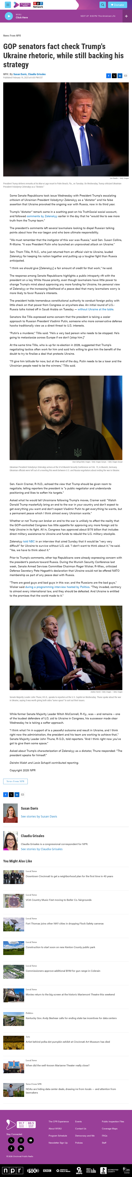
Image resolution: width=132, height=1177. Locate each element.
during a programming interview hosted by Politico (57, 587)
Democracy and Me (84, 1135)
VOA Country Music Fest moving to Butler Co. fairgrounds (59, 900)
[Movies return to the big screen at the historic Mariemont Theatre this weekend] (13, 995)
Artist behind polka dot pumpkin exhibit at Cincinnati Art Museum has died (68, 1041)
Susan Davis (20, 74)
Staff (104, 1142)
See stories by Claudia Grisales (42, 849)
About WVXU (55, 1128)
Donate (119, 5)
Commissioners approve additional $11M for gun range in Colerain (63, 971)
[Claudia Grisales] (10, 840)
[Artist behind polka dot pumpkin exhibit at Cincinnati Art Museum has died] (13, 1043)
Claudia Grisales (37, 74)
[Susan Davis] (10, 813)
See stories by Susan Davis (39, 816)
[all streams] (127, 16)
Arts (28, 1037)
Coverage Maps (110, 1128)
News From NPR (12, 35)
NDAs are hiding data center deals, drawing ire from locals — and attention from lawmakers (71, 1090)
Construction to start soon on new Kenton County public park (60, 947)
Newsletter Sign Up (58, 1142)
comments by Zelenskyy (42, 216)
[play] (8, 16)
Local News (31, 871)
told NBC (29, 541)
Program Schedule (58, 1135)
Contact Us (80, 1128)
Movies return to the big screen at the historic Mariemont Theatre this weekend (70, 994)
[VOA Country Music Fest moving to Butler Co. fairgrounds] (13, 901)
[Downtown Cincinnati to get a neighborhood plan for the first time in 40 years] (13, 877)
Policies (79, 1142)
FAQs (104, 1135)
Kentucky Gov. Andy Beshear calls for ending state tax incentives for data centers (71, 1018)
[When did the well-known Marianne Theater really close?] (13, 1066)
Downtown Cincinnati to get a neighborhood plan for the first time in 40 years (69, 876)
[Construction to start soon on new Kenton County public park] (13, 948)
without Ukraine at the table (95, 309)
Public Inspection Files (113, 1121)
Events (78, 1121)
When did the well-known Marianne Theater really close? (58, 1065)
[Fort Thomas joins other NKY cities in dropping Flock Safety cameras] (13, 924)
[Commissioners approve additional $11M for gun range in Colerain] (13, 972)
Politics (29, 1013)
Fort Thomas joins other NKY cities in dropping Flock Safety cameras (65, 923)
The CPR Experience (59, 1121)
